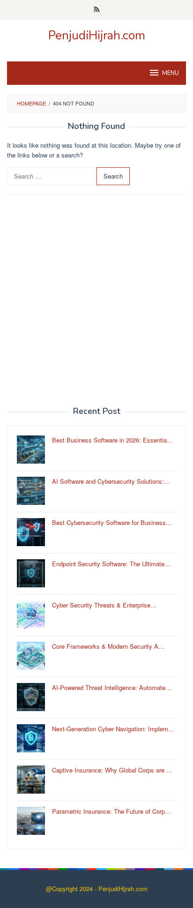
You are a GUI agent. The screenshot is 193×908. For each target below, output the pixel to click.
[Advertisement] (96, 301)
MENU (170, 73)
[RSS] (96, 10)
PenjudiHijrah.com (96, 35)
